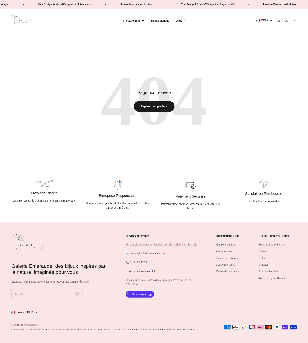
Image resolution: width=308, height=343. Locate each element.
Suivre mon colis (225, 264)
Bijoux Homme (160, 20)
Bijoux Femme (131, 20)
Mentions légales (36, 329)
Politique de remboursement (62, 329)
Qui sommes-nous (226, 244)
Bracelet (263, 264)
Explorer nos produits (154, 106)
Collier (262, 258)
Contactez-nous (225, 251)
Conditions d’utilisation (123, 329)
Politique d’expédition (149, 329)
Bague (262, 251)
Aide (179, 20)
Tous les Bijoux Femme (272, 244)
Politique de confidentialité (93, 329)
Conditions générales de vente (179, 329)
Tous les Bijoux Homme (272, 278)
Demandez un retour (227, 271)
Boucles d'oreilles (268, 271)
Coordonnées (17, 329)
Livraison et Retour (227, 258)
